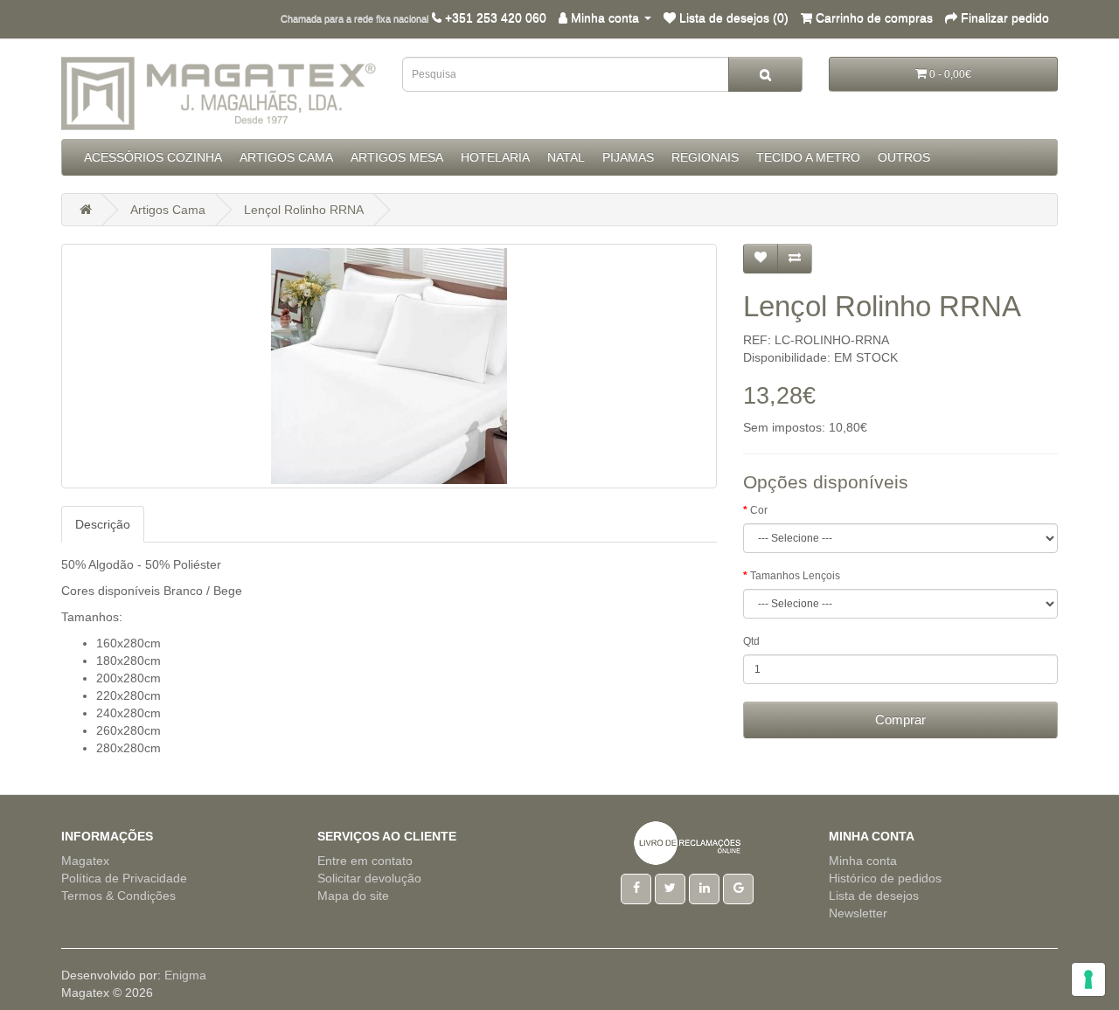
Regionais (705, 157)
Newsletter (858, 913)
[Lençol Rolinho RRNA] (389, 366)
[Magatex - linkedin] (704, 888)
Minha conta (863, 861)
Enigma (185, 975)
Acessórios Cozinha (153, 157)
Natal (566, 157)
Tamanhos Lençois (795, 576)
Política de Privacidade (124, 878)
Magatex (85, 861)
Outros (904, 157)
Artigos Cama (286, 157)
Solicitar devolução (369, 878)
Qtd (751, 641)
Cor (759, 510)
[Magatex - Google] (738, 888)
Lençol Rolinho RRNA (304, 210)
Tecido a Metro (808, 157)
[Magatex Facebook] (636, 888)
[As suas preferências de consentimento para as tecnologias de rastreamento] (1088, 979)
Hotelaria (495, 157)
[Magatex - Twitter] (670, 888)
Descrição (102, 524)
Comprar (900, 719)
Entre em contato (365, 861)
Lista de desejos (874, 896)
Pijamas (628, 157)
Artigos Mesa (397, 157)
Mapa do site (353, 896)
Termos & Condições (118, 896)
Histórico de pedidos (885, 878)
